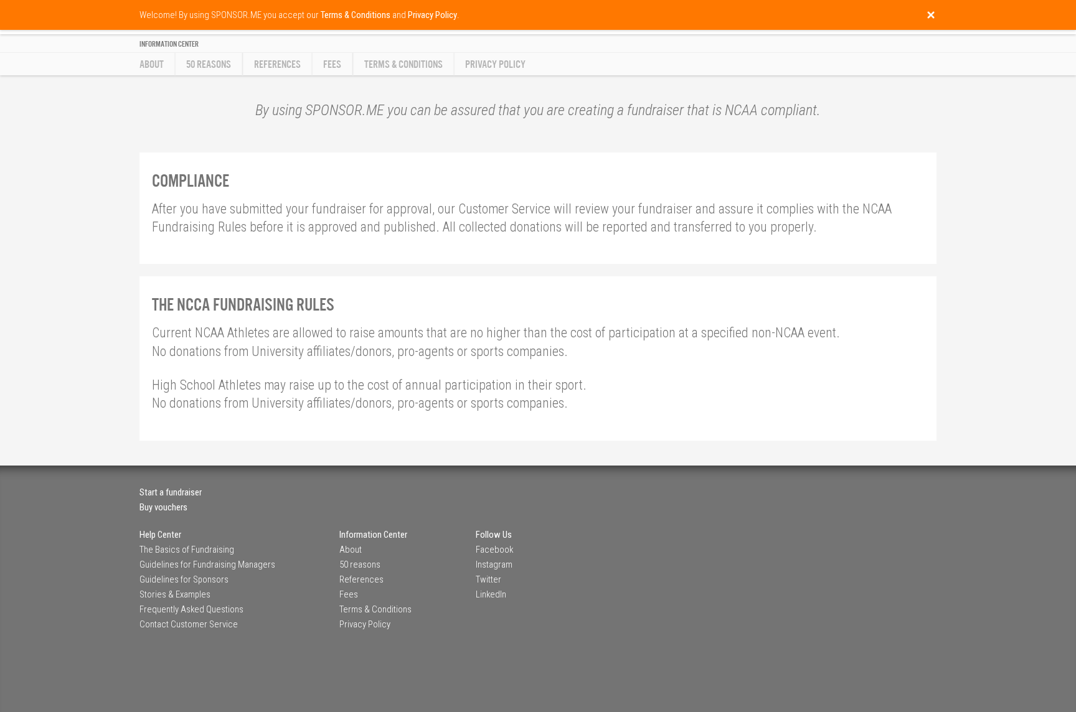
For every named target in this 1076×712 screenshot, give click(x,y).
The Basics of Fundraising (186, 550)
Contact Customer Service (188, 624)
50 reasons (208, 64)
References (277, 64)
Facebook (494, 550)
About (151, 64)
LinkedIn (491, 594)
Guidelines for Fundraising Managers (207, 564)
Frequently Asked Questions (191, 609)
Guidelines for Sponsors (184, 579)
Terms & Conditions (403, 64)
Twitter (488, 579)
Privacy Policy (495, 64)
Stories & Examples (174, 594)
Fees (332, 64)
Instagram (494, 564)
